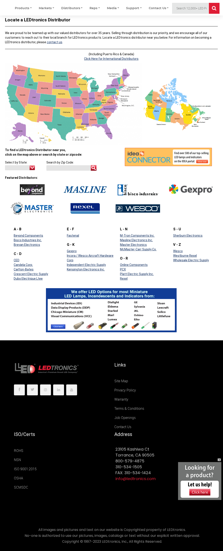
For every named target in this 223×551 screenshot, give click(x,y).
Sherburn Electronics (188, 235)
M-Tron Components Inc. (137, 235)
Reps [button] (93, 8)
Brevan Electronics (27, 244)
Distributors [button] (70, 8)
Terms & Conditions (129, 408)
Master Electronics (133, 244)
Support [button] (132, 8)
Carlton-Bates (24, 269)
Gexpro (72, 251)
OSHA (18, 478)
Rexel (124, 278)
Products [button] (22, 8)
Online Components (134, 265)
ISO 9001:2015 (25, 469)
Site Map (121, 381)
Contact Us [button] (157, 8)
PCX (123, 269)
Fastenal (73, 235)
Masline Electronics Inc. (136, 240)
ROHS (18, 451)
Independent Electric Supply (86, 265)
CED (16, 260)
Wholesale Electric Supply (191, 260)
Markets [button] (45, 8)
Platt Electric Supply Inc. (137, 274)
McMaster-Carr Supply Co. (138, 249)
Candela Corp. (23, 265)
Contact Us (122, 427)
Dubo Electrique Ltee (28, 278)
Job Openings (125, 418)
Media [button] (112, 8)
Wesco (178, 251)
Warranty (121, 399)
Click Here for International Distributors (111, 58)
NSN (17, 460)
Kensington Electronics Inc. (86, 269)
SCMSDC (21, 487)
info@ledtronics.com (135, 478)
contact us (54, 42)
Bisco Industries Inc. (28, 240)
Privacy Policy (125, 390)
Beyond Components (28, 235)
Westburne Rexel (185, 255)
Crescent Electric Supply (31, 274)
